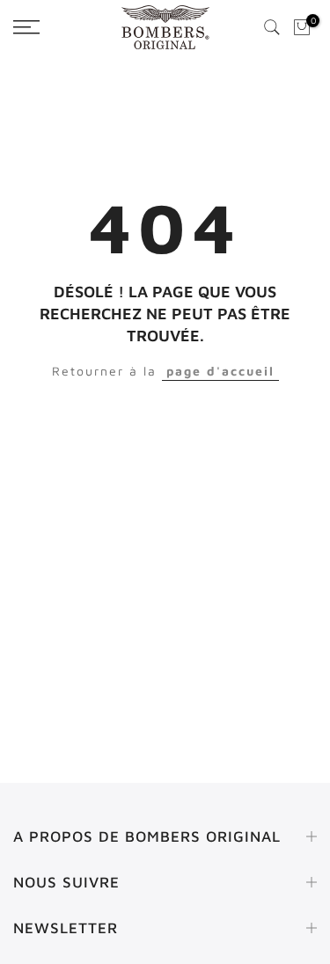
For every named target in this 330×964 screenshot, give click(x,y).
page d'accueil (220, 370)
